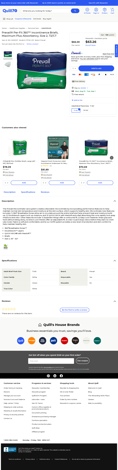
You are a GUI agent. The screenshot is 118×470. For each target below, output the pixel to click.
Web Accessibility (95, 403)
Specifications (28, 192)
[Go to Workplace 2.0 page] (97, 341)
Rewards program (39, 392)
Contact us (8, 418)
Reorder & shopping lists (69, 388)
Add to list (78, 100)
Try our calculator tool (89, 59)
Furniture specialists (39, 420)
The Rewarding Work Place (98, 396)
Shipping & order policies (13, 407)
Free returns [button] (79, 94)
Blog (90, 392)
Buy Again (47, 19)
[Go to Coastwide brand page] (31, 341)
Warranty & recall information (15, 411)
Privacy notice (30, 459)
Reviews (45, 192)
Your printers (65, 396)
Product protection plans (41, 424)
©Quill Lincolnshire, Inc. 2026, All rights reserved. (33, 450)
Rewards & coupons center (70, 403)
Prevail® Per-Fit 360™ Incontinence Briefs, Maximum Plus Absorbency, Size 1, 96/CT (95, 162)
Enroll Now (91, 45)
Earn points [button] (107, 35)
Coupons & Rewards (23, 19)
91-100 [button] (85, 110)
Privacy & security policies (14, 414)
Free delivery (80, 81)
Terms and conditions (48, 367)
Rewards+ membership (41, 388)
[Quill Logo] (10, 11)
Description (10, 192)
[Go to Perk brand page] (53, 341)
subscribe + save (38, 399)
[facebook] (61, 376)
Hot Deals (37, 19)
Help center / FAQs (11, 403)
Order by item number (68, 399)
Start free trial (108, 54)
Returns (7, 392)
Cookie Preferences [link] (61, 459)
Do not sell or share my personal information (86, 459)
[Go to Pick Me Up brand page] (42, 341)
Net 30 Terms (37, 403)
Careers (91, 399)
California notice (44, 459)
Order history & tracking (13, 388)
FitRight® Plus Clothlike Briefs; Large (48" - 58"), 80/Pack (19, 162)
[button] (75, 11)
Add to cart (96, 68)
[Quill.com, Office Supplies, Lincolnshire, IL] (10, 450)
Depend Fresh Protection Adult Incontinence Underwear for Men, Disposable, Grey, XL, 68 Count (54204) (56, 162)
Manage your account (12, 396)
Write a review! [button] (32, 44)
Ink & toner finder (67, 392)
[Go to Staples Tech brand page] (75, 341)
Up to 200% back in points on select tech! (59, 3)
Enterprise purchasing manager (44, 416)
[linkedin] (55, 376)
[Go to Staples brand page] (64, 341)
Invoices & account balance (14, 399)
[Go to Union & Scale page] (86, 341)
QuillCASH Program (39, 396)
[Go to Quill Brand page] (20, 341)
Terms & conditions (15, 459)
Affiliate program (38, 432)
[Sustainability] (6, 247)
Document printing (39, 413)
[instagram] (48, 376)
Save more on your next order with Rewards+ (19, 3)
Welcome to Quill (94, 388)
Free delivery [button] (9, 175)
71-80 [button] (76, 110)
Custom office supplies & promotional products (41, 408)
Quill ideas (36, 428)
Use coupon (82, 361)
